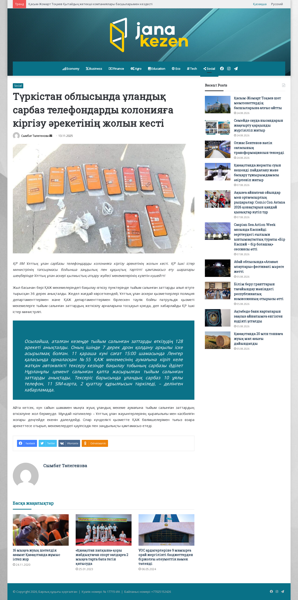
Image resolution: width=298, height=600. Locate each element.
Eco (177, 68)
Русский (277, 4)
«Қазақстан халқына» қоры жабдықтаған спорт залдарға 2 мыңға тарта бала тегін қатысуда (102, 557)
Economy (72, 68)
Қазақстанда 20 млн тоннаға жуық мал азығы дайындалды (258, 338)
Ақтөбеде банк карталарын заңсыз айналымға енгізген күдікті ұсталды (258, 316)
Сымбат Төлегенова (35, 136)
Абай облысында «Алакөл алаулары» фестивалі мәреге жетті (259, 266)
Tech (193, 68)
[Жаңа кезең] (149, 35)
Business (95, 68)
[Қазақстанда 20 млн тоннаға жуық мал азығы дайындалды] (217, 340)
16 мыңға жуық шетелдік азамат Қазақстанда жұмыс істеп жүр (36, 554)
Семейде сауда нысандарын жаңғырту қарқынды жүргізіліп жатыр (258, 125)
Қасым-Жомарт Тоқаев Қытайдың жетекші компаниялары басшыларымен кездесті (90, 4)
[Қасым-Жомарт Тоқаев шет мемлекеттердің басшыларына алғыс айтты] (217, 104)
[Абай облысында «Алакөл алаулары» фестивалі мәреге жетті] (217, 268)
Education (158, 68)
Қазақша (260, 4)
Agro (138, 68)
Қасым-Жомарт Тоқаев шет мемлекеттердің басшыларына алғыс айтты (258, 103)
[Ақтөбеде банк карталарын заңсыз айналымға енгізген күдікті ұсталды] (217, 318)
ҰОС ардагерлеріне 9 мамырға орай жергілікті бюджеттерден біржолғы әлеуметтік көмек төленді (166, 557)
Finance (118, 68)
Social (210, 68)
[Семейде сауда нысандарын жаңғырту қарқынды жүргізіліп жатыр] (217, 127)
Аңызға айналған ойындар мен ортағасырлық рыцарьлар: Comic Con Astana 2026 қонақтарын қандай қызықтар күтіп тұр (259, 202)
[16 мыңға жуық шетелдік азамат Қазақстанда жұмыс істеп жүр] (41, 530)
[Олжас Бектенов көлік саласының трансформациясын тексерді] (217, 149)
